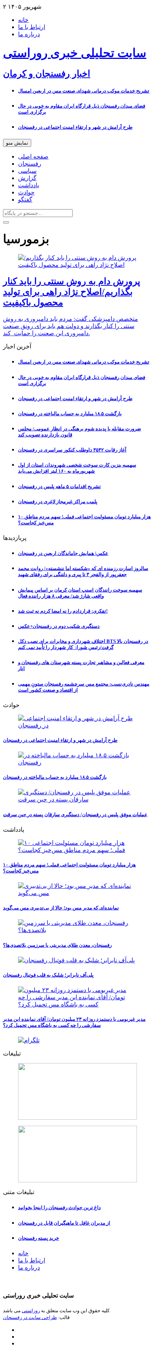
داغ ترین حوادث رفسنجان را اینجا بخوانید (59, 1207)
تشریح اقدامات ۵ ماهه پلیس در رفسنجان (59, 486)
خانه (23, 20)
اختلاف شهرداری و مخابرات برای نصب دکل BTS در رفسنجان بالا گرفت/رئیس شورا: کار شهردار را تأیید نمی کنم (83, 644)
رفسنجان (29, 163)
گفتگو (25, 199)
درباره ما (29, 34)
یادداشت (28, 185)
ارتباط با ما (31, 27)
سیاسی (27, 171)
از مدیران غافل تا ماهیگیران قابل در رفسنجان (64, 1223)
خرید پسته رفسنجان (38, 1238)
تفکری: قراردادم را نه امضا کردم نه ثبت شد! (63, 611)
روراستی (31, 1310)
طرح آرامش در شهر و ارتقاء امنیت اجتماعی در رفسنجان (75, 127)
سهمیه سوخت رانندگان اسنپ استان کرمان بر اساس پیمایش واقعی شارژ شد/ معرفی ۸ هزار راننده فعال (80, 593)
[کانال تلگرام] (77, 1040)
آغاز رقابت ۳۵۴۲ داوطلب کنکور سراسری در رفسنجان (72, 450)
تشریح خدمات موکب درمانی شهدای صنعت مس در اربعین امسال (83, 91)
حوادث (26, 192)
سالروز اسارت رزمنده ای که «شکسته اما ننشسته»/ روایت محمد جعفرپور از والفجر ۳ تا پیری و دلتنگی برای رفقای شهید (83, 571)
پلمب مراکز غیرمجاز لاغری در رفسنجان (57, 501)
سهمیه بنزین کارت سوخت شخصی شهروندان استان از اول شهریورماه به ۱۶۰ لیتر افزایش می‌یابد (77, 468)
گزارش (27, 178)
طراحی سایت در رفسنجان (30, 1317)
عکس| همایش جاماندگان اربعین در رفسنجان (63, 553)
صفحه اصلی (33, 156)
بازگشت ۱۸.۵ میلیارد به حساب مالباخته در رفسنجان (70, 413)
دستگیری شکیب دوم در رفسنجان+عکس (59, 626)
